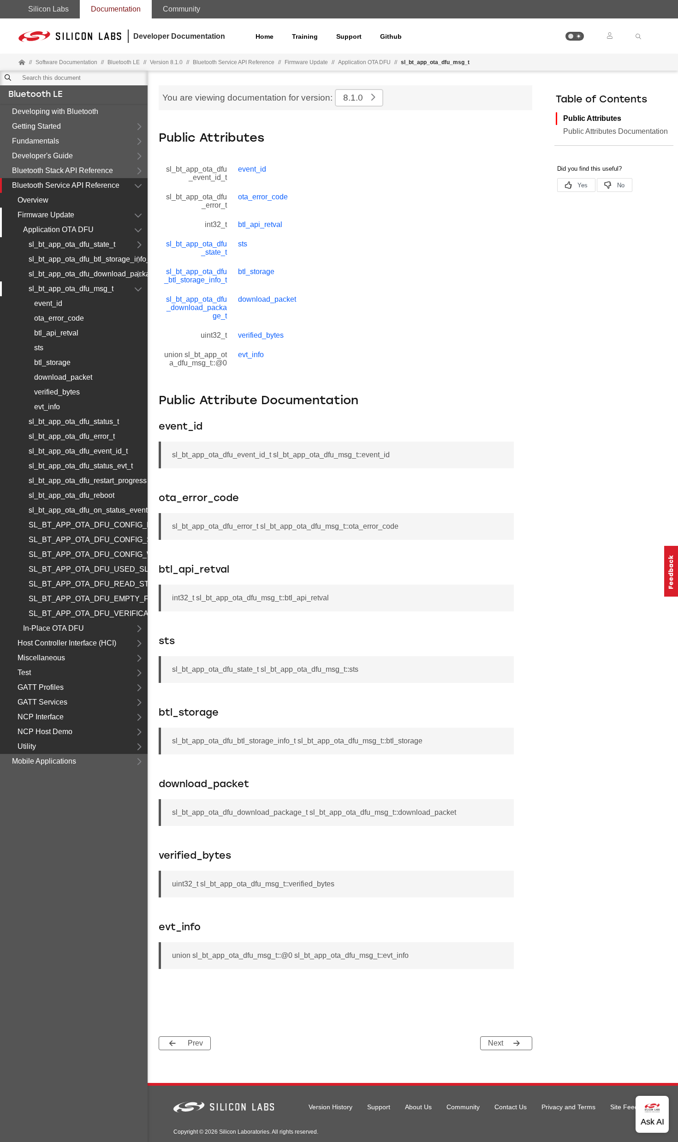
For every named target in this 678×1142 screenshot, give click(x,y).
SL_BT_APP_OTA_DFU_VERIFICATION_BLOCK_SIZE (88, 613)
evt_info (47, 407)
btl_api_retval (56, 333)
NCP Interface (41, 717)
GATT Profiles (41, 687)
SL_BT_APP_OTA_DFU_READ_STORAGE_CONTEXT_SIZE (88, 584)
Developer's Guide (42, 156)
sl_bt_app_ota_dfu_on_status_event (88, 510)
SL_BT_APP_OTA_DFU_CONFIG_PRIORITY (88, 525)
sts (38, 348)
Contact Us (510, 1107)
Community (181, 9)
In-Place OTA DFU (53, 628)
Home (265, 36)
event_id (48, 303)
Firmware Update (306, 62)
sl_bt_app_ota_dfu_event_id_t (78, 451)
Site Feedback (631, 1107)
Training (305, 36)
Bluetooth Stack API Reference (62, 170)
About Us (418, 1107)
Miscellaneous (41, 658)
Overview (33, 200)
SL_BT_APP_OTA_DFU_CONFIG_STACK (88, 540)
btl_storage (52, 362)
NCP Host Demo (45, 731)
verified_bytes (57, 392)
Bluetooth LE (35, 95)
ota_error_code (59, 318)
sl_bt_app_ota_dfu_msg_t (71, 289)
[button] (574, 36)
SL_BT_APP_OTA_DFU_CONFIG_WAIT (88, 554)
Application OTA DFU (364, 62)
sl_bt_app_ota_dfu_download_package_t (88, 274)
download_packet (63, 377)
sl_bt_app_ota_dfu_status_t (74, 421)
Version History (330, 1107)
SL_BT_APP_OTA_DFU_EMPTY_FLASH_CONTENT (88, 599)
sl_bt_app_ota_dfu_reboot (71, 495)
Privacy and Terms (568, 1107)
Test (24, 672)
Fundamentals (35, 141)
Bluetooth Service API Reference (65, 185)
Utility (27, 746)
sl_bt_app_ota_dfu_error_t (72, 436)
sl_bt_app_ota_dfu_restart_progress (88, 480)
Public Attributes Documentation (615, 131)
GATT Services (42, 702)
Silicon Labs (48, 9)
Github (391, 36)
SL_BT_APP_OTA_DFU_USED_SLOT (88, 569)
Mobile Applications (44, 761)
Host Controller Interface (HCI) (67, 643)
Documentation (116, 9)
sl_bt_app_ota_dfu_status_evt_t (81, 466)
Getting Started (36, 126)
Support (349, 36)
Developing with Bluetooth (55, 111)
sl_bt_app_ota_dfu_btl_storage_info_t (88, 259)
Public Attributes (592, 118)
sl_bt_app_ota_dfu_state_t (72, 244)
